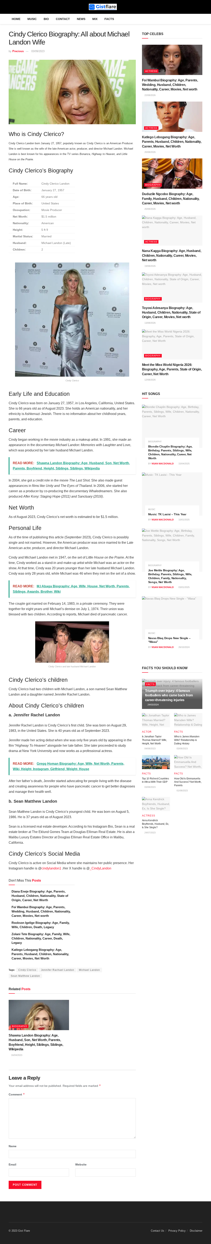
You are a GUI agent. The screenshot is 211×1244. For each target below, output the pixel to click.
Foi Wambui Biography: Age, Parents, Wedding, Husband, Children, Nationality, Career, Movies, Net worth (41, 911)
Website (81, 1164)
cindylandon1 (51, 868)
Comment (17, 1094)
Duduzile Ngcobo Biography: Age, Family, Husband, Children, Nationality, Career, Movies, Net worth (171, 198)
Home (16, 19)
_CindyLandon (100, 868)
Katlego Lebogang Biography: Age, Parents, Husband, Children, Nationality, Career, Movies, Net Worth (40, 954)
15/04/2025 (184, 463)
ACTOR (147, 732)
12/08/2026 (150, 379)
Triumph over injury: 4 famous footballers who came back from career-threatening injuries (169, 695)
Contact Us (157, 1230)
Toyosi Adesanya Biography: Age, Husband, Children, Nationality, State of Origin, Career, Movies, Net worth (171, 312)
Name (12, 1146)
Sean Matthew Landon (25, 976)
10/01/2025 (184, 519)
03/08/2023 (182, 748)
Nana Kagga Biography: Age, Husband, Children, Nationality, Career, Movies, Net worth (171, 255)
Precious (18, 51)
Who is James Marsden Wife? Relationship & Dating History (186, 740)
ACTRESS (151, 71)
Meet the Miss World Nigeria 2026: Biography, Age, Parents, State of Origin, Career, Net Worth (172, 369)
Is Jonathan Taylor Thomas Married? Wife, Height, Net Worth (154, 740)
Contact (63, 19)
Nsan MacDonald (163, 463)
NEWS (81, 19)
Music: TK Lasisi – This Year (167, 514)
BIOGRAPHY (19, 1026)
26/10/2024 (184, 647)
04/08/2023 (150, 748)
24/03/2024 (153, 704)
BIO (46, 19)
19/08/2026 (150, 266)
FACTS (109, 19)
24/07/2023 (150, 832)
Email (12, 1164)
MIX (94, 19)
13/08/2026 (150, 323)
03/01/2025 (184, 587)
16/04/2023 (16, 1055)
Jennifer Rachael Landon (57, 970)
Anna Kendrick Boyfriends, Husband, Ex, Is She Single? (155, 824)
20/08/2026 (150, 152)
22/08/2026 (150, 95)
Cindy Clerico (27, 970)
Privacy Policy (177, 1230)
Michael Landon (89, 970)
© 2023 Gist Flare (19, 1230)
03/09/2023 (38, 51)
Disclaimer (196, 1230)
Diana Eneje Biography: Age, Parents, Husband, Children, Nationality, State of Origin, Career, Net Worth (40, 896)
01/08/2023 (182, 790)
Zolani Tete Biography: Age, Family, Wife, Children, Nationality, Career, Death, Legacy (41, 938)
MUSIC (32, 19)
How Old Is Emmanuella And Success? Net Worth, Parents (187, 782)
